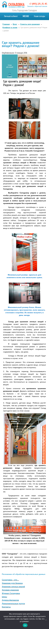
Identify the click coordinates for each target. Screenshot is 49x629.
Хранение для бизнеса (12, 583)
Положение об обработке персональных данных (23, 574)
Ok (25, 625)
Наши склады (39, 16)
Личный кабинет (11, 16)
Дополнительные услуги (13, 603)
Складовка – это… (10, 580)
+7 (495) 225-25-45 (38, 3)
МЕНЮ (26, 16)
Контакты (6, 607)
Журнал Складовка (11, 593)
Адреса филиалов (10, 600)
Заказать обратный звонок (37, 6)
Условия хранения (10, 590)
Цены (4, 597)
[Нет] (46, 620)
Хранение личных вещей (13, 586)
